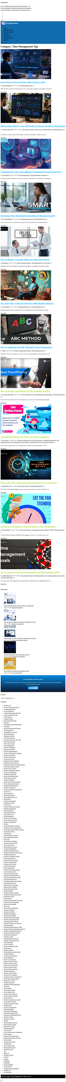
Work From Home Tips (10, 812)
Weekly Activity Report (10, 959)
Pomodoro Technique (9, 912)
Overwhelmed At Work (10, 1001)
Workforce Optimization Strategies (12, 931)
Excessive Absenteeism (10, 757)
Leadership (6, 726)
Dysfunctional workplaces (10, 841)
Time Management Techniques (39, 175)
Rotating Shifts (7, 1005)
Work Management (9, 1028)
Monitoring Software (9, 736)
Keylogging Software (9, 831)
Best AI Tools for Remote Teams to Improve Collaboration (19, 605)
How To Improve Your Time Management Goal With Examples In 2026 (30, 572)
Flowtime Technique (9, 910)
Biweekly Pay (7, 705)
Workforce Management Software (12, 894)
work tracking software (10, 866)
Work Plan (47, 263)
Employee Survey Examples (11, 885)
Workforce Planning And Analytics (13, 923)
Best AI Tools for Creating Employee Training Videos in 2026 (19, 638)
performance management (10, 934)
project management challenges (12, 826)
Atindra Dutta (5, 486)
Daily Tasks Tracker (9, 845)
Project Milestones (8, 957)
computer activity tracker (10, 864)
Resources (6, 722)
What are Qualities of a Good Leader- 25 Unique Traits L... (16, 10)
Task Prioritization (8, 942)
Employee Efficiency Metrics (11, 892)
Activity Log (7, 791)
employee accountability (10, 904)
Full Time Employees (9, 738)
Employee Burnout (9, 810)
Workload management (10, 854)
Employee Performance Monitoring (13, 789)
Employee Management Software (22, 350)
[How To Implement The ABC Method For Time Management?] (26, 343)
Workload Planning (9, 954)
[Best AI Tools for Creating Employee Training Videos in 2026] (10, 636)
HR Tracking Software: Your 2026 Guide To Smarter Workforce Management (33, 126)
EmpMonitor (18, 1076)
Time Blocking (7, 1043)
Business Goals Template (10, 973)
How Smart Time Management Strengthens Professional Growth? (28, 216)
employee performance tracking (12, 933)
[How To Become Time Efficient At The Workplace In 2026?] (26, 387)
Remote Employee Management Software (14, 929)
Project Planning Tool (9, 992)
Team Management (9, 816)
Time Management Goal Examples (43, 394)
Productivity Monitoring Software (12, 1015)
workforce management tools (11, 850)
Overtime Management (10, 709)
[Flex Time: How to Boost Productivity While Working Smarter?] (26, 300)
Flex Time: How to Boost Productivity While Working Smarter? (27, 303)
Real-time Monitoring (9, 971)
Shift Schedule (7, 1040)
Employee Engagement (10, 801)
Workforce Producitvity (18, 624)
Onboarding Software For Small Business (14, 764)
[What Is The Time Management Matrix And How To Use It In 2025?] (26, 479)
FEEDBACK (7, 1070)
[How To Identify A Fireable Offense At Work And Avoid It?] (26, 256)
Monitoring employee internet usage (13, 852)
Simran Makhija (6, 530)
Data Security (7, 805)
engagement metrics (9, 896)
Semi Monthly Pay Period (10, 732)
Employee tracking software (24, 263)
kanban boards (7, 948)
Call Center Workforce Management (13, 1032)
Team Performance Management (12, 952)
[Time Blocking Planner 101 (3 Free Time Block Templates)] (26, 433)
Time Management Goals (26, 219)
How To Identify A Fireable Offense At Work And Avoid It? (25, 260)
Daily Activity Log (8, 793)
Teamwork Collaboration (10, 1007)
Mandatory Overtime (9, 1019)
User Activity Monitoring (10, 772)
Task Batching (7, 833)
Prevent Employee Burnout (11, 969)
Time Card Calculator (9, 743)
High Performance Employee (11, 938)
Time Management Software (11, 921)
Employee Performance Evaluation (13, 753)
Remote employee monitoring (11, 761)
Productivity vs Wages (9, 980)
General (6, 39)
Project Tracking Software (10, 820)
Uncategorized (7, 1072)
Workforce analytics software (11, 762)
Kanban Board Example (10, 1024)
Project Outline (8, 988)
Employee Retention (9, 780)
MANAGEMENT (8, 37)
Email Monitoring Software (11, 835)
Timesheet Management (50, 440)
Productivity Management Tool (12, 875)
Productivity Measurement (10, 1011)
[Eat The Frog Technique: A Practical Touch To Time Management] (26, 523)
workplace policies (8, 936)
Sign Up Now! (33, 688)
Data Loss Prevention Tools (11, 965)
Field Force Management (10, 862)
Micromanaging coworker (10, 847)
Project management (9, 868)
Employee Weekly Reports (10, 961)
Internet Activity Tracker (10, 768)
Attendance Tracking (9, 803)
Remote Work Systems (9, 1047)
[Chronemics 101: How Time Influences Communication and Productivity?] (26, 168)
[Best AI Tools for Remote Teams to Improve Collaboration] (10, 603)
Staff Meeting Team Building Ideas (13, 724)
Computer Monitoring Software (12, 806)
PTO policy (7, 839)
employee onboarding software (20, 640)
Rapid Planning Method (10, 915)
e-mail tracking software (10, 871)
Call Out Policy (8, 1030)
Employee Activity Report (10, 963)
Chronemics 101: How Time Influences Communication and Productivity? (31, 172)
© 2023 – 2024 (10, 1076)
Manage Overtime (8, 1017)
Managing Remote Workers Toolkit (13, 927)
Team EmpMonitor (7, 85)
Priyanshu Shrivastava (8, 129)
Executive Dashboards (9, 747)
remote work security (9, 759)
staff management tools (10, 858)
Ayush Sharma (6, 175)
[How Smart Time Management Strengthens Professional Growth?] (26, 212)
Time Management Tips (26, 85)
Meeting (6, 1020)
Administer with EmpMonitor (11, 1068)
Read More (3, 92)
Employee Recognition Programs (12, 1038)
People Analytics (8, 998)
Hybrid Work (7, 799)
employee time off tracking (10, 843)
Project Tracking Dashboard (11, 908)
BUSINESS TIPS (8, 30)
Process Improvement (9, 1045)
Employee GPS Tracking (10, 818)
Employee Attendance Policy (11, 1003)
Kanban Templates (8, 950)
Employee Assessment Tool (11, 873)
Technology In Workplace (18, 656)
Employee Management (10, 822)
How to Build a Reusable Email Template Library (16, 671)
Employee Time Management (11, 919)
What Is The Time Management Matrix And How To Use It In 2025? (29, 483)
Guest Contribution (9, 711)
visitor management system (11, 715)
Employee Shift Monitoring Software (13, 900)
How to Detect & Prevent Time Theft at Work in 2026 (23, 82)
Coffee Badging (8, 717)
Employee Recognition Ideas (11, 1036)
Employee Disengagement (10, 751)
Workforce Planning (9, 982)
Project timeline (8, 1034)
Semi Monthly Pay (8, 730)
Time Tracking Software (27, 394)
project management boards (11, 946)
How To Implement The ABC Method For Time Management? (26, 347)
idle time (6, 824)
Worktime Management (10, 913)
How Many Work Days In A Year (12, 740)
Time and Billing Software (10, 1022)
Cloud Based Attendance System (12, 877)
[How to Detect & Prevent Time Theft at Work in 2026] (26, 78)
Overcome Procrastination (10, 956)
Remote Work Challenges (10, 887)
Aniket (4, 350)
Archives (3, 698)
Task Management (8, 925)
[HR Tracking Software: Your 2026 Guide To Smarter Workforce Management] (26, 122)
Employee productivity (9, 755)
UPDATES (7, 1063)
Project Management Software (11, 784)
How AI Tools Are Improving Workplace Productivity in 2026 (19, 622)
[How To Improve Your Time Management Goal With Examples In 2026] (26, 568)
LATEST (6, 1057)
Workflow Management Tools (11, 940)
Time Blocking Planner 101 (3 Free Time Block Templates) (25, 437)
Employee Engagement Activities (12, 999)
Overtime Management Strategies (12, 713)
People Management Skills (10, 889)
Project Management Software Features (14, 829)
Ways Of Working (8, 944)
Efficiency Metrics (8, 891)
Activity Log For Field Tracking (42, 129)
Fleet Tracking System (28, 129)
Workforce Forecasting (9, 1042)
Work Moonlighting (9, 1009)
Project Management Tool (10, 797)
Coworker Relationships (10, 848)
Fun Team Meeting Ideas (10, 720)
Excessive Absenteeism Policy (11, 707)
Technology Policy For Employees (12, 977)
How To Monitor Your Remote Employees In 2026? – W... (16, 6)
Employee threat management (11, 902)
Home (5, 28)
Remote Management (17, 607)
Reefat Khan (5, 263)
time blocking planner (47, 442)
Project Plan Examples (9, 990)
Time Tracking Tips (9, 814)
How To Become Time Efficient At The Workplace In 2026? (25, 391)
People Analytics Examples (11, 996)
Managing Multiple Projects (11, 785)
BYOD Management (9, 734)
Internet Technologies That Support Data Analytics (17, 654)
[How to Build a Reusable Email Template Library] (10, 669)
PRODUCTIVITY (9, 32)
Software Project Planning (10, 994)
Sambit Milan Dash (7, 575)
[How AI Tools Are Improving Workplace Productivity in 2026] (10, 620)
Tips (5, 1051)
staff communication (17, 673)
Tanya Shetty (5, 440)
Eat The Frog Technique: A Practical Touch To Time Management (28, 526)
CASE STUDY (8, 1066)
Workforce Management (24, 440)
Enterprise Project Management (12, 870)
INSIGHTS (7, 36)
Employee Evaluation (9, 749)
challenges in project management (12, 827)
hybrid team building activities (11, 766)
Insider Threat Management (11, 776)
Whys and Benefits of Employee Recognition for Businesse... (16, 8)
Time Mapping (7, 898)
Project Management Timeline (11, 978)
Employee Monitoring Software (12, 770)
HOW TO (6, 34)
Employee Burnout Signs (10, 967)
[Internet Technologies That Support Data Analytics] (10, 652)
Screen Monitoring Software (11, 837)
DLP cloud (6, 906)
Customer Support (8, 719)
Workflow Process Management (12, 984)
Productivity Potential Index (11, 1013)
